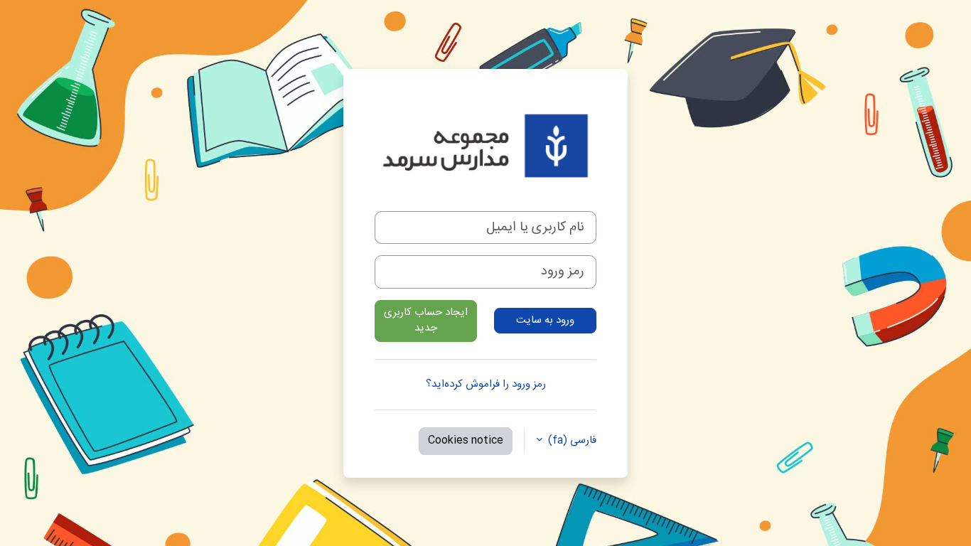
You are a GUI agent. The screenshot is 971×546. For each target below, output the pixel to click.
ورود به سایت (545, 320)
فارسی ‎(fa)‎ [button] (570, 441)
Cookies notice (465, 440)
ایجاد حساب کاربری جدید (426, 321)
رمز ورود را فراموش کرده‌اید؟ (486, 384)
